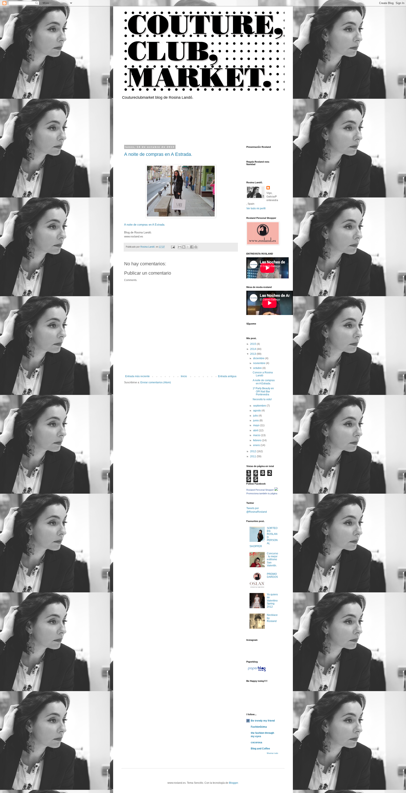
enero (257, 445)
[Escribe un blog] (184, 247)
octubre (257, 368)
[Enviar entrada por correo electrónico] (173, 246)
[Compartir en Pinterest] (196, 247)
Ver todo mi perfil (256, 208)
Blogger (233, 782)
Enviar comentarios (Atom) (155, 382)
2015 (253, 343)
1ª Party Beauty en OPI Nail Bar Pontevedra (263, 391)
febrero (257, 440)
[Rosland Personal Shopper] (276, 489)
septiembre (260, 405)
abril (256, 430)
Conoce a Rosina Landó (263, 374)
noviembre (259, 363)
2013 (253, 353)
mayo (256, 425)
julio (256, 415)
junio (256, 420)
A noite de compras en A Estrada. (158, 154)
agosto (257, 410)
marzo (257, 435)
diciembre (259, 358)
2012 (253, 451)
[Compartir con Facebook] (192, 247)
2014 (253, 349)
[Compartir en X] (188, 247)
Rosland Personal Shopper (260, 490)
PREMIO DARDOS (272, 575)
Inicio (184, 376)
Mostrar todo (272, 753)
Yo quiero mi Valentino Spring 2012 (272, 600)
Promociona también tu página (261, 493)
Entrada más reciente (137, 376)
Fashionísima (259, 726)
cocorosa (256, 742)
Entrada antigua (227, 376)
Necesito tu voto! (262, 399)
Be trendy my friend (263, 720)
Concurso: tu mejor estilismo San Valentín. (272, 559)
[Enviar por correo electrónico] (180, 247)
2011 (253, 456)
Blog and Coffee (260, 748)
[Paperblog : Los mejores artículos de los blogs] (256, 671)
